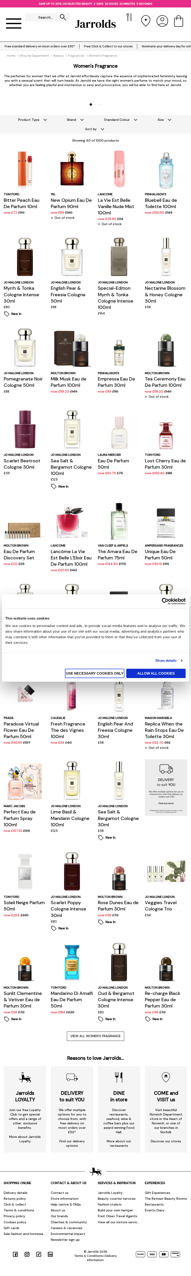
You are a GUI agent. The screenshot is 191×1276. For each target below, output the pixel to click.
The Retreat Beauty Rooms (166, 1198)
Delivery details (15, 1193)
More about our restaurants (119, 1143)
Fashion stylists (110, 1204)
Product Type (28, 120)
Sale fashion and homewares (25, 1234)
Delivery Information (102, 1258)
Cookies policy (15, 1222)
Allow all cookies (156, 673)
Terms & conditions (19, 1210)
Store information (64, 1198)
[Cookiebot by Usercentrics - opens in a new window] (165, 601)
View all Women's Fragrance (95, 1036)
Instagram (27, 1254)
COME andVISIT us (166, 1096)
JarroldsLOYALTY (25, 1096)
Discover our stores (166, 1141)
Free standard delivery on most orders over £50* (40, 46)
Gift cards (11, 1228)
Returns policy (15, 1198)
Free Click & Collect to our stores (108, 46)
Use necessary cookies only (94, 673)
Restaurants (154, 1204)
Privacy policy (14, 1216)
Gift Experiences (157, 1193)
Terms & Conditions (88, 1256)
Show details (166, 660)
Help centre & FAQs (66, 1204)
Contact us (59, 1193)
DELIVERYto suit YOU (72, 1096)
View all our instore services (119, 1222)
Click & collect (15, 1204)
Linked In (50, 1254)
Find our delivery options (72, 1143)
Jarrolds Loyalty (110, 1193)
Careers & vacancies (66, 1228)
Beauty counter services (117, 1198)
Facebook (15, 1254)
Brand (71, 120)
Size (161, 120)
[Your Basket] (178, 24)
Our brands (59, 1216)
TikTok (38, 1254)
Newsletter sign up (65, 1240)
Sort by (91, 129)
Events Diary (154, 1210)
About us (58, 1210)
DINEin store (118, 1096)
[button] (91, 104)
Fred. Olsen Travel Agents (117, 1216)
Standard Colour (117, 120)
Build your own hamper (115, 1210)
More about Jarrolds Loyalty (25, 1139)
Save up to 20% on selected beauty (65, 4)
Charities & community (69, 1222)
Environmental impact (68, 1234)
